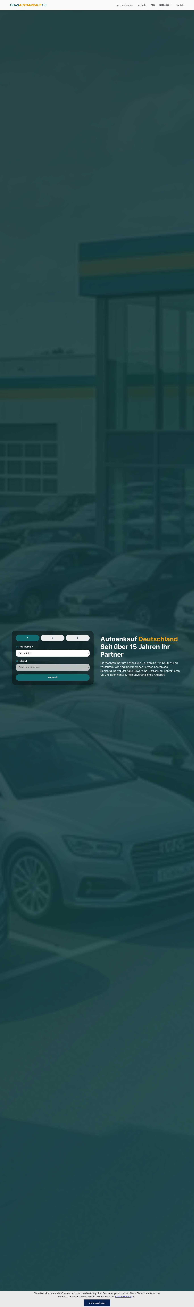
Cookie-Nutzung (123, 1296)
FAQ (153, 5)
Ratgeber (164, 4)
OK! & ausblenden (97, 1303)
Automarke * (26, 646)
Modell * (24, 661)
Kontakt (180, 5)
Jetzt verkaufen (124, 5)
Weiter (51, 677)
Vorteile (142, 5)
